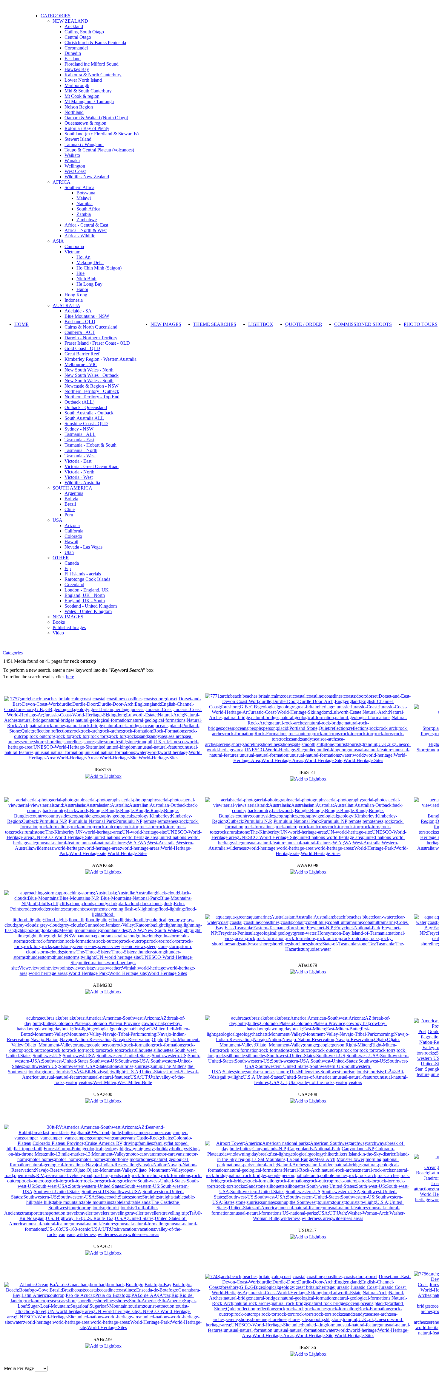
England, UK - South (85, 600)
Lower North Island (83, 80)
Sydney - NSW (79, 428)
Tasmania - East (79, 439)
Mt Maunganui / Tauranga (89, 101)
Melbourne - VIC (81, 364)
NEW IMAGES (68, 616)
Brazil (70, 504)
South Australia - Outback (89, 412)
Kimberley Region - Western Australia (100, 359)
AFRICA (61, 182)
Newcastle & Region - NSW (92, 385)
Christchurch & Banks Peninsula (95, 42)
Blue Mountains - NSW (87, 316)
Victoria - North (79, 471)
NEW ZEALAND (70, 21)
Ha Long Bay (89, 284)
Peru (69, 514)
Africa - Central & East (86, 224)
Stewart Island (78, 139)
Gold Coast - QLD (82, 348)
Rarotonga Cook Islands (87, 579)
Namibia (84, 203)
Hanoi (82, 289)
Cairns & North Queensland (91, 326)
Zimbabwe (86, 219)
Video (58, 632)
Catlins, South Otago (84, 31)
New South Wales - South (89, 380)
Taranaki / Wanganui (84, 144)
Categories (13, 652)
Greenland (74, 584)
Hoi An (83, 257)
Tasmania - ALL (80, 434)
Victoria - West (79, 477)
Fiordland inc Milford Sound (92, 63)
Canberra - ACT (80, 332)
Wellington (75, 165)
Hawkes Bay (77, 69)
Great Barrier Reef (82, 353)
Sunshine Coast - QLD (86, 423)
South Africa (88, 208)
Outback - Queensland (86, 407)
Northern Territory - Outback (92, 391)
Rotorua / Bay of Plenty (87, 128)
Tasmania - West (80, 455)
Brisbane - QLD (80, 321)
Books (59, 622)
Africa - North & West (86, 230)
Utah (69, 552)
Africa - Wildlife (80, 235)
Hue (80, 273)
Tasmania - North (81, 450)
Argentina (74, 493)
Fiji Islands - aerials (83, 573)
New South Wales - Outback (92, 375)
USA (57, 520)
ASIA (58, 241)
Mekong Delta (90, 262)
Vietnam (72, 251)
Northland (74, 112)
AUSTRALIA (66, 305)
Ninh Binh (86, 278)
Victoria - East (78, 461)
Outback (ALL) (79, 402)
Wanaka (72, 160)
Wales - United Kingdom (88, 611)
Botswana (85, 192)
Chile (70, 509)
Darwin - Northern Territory (91, 337)
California (74, 530)
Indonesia (74, 300)
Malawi (83, 198)
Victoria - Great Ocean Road (92, 466)
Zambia (83, 214)
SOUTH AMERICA (72, 487)
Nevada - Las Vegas (83, 546)
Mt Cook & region (82, 96)
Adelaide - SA (78, 310)
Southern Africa (79, 187)
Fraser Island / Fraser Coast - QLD (97, 343)
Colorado (73, 536)
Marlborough (77, 85)
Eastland (73, 58)
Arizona (72, 525)
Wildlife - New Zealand (87, 176)
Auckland (74, 26)
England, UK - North (85, 595)
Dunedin (73, 53)
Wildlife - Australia (82, 482)
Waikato (72, 155)
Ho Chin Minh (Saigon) (99, 267)
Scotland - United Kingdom (91, 605)
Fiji (68, 568)
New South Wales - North (89, 369)
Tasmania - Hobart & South (90, 445)
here (70, 676)
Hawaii (71, 541)
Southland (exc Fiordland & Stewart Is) (102, 133)
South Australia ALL (84, 418)
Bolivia (71, 498)
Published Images (69, 627)
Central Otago (78, 37)
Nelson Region (79, 106)
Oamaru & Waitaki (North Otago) (96, 117)
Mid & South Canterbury (88, 90)
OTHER (61, 557)
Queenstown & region (85, 123)
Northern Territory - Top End (92, 396)
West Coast (75, 171)
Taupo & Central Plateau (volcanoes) (99, 149)
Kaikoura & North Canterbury (93, 74)
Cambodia (74, 246)
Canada (72, 563)
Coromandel (76, 47)
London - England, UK (87, 589)
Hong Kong (76, 294)
